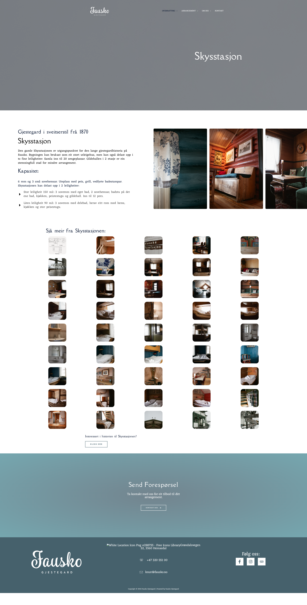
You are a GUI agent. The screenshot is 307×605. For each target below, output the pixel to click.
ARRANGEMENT (188, 11)
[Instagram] (250, 561)
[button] (158, 168)
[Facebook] (239, 561)
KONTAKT (219, 11)
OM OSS (205, 11)
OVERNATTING (168, 11)
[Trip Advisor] (262, 561)
